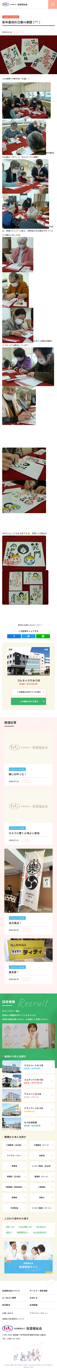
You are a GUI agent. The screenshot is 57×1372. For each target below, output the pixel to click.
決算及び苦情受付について (13, 1319)
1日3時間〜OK (26, 1226)
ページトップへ (51, 1282)
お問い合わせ (7, 1313)
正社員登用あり (40, 1232)
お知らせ (34, 1297)
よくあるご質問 (9, 1297)
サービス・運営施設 (39, 1290)
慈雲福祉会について (11, 1290)
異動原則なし (23, 1232)
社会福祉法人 (18, 4)
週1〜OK (10, 1226)
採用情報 (34, 1305)
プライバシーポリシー (39, 1313)
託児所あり (41, 1226)
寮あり (9, 1232)
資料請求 (6, 1305)
